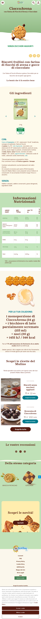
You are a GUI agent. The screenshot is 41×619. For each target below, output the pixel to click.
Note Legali (20, 573)
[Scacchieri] (29, 488)
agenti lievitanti (20, 153)
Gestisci (20, 616)
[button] (3, 3)
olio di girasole (17, 146)
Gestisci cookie (20, 578)
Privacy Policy (20, 561)
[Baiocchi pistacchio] (10, 488)
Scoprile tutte (20, 429)
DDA (20, 575)
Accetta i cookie (20, 608)
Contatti (20, 556)
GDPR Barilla (20, 567)
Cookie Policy (20, 564)
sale (26, 155)
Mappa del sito (20, 570)
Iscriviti (20, 522)
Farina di (8, 142)
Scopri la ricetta (30, 398)
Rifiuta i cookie (20, 612)
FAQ (20, 558)
